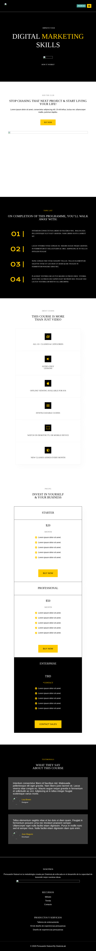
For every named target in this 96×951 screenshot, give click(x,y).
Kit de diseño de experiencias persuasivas (48, 926)
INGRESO (81, 6)
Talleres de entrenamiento (48, 922)
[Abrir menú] (89, 6)
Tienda (48, 901)
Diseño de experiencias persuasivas (48, 930)
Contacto (48, 904)
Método (48, 897)
